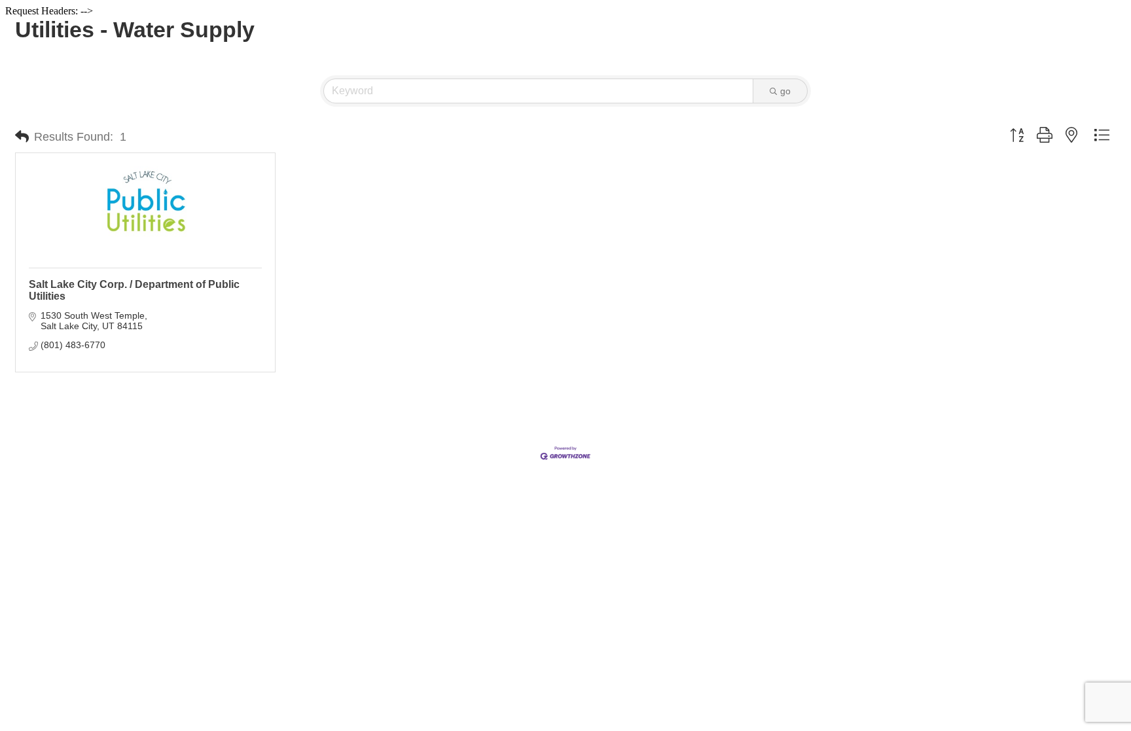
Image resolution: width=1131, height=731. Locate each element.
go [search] (785, 91)
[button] (22, 136)
